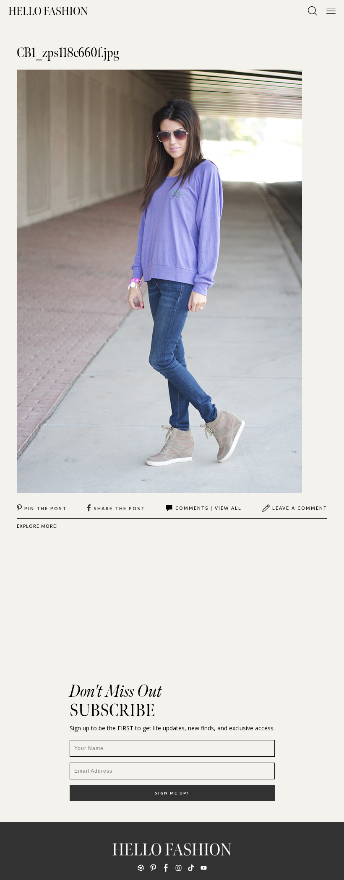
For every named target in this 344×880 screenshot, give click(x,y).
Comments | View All (208, 508)
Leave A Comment (299, 508)
